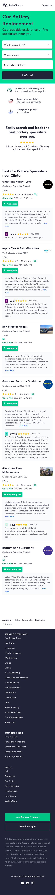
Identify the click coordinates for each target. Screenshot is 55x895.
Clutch (8, 667)
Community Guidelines (15, 746)
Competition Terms (13, 751)
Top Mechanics (12, 786)
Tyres (7, 702)
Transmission (10, 697)
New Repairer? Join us (27, 817)
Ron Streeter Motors (15, 326)
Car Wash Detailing (14, 717)
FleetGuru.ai (10, 795)
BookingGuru (11, 800)
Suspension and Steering (16, 677)
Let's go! (27, 75)
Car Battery (10, 692)
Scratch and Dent (13, 712)
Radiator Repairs (12, 687)
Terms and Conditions (15, 741)
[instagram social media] (32, 882)
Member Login (27, 826)
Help (7, 771)
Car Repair (10, 643)
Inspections (10, 722)
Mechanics (10, 647)
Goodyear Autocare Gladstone (21, 381)
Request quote (12, 494)
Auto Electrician (12, 682)
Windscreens (11, 657)
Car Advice (10, 781)
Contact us (10, 776)
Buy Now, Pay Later (14, 756)
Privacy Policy (11, 736)
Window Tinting (12, 707)
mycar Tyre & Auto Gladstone (20, 248)
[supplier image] (48, 184)
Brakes (8, 662)
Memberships (11, 791)
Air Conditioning (12, 672)
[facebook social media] (22, 882)
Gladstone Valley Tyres (16, 181)
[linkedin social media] (27, 882)
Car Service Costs (13, 638)
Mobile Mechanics (13, 652)
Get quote (10, 203)
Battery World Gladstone (18, 547)
